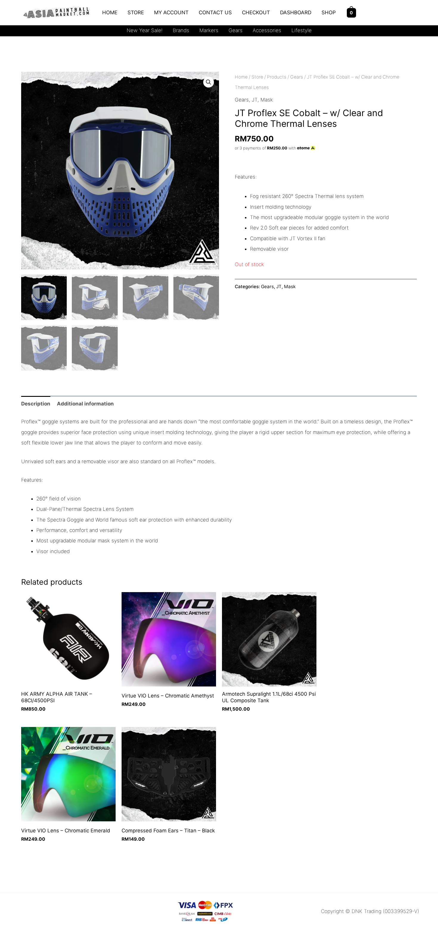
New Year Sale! (145, 30)
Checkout (256, 12)
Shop (328, 12)
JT (254, 100)
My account (171, 12)
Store (136, 12)
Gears (236, 30)
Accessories (267, 30)
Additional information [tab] (85, 404)
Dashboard (295, 12)
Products (276, 77)
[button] (208, 82)
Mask (266, 100)
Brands (181, 30)
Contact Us (215, 12)
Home (109, 12)
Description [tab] (35, 404)
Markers (208, 30)
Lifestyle (301, 30)
